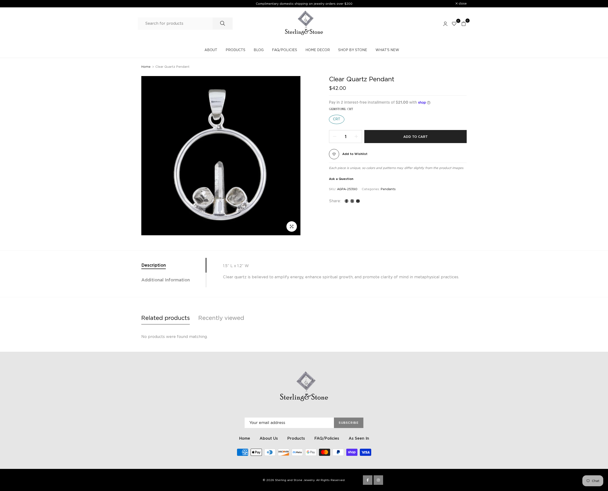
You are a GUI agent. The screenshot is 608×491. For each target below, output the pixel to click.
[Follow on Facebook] (367, 480)
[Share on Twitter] (352, 201)
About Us (269, 438)
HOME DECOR (317, 50)
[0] (454, 23)
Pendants (388, 189)
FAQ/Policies (326, 438)
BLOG (259, 50)
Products (296, 438)
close (147, 3)
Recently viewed (221, 317)
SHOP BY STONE (352, 50)
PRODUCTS (235, 50)
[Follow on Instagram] (378, 480)
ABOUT (210, 50)
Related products (165, 317)
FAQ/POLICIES (284, 50)
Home (146, 66)
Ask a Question (341, 179)
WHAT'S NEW (387, 50)
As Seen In (359, 438)
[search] (223, 23)
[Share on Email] (358, 201)
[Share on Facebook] (346, 201)
